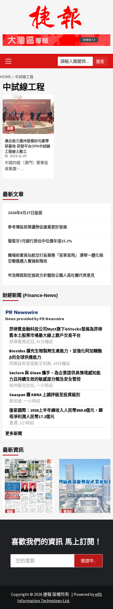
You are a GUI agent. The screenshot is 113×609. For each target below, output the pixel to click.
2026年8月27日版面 (25, 212)
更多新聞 (13, 433)
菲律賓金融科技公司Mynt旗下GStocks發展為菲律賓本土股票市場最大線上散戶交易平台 (55, 332)
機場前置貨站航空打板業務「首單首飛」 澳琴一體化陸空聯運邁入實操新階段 (55, 258)
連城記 (68, 512)
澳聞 (10, 129)
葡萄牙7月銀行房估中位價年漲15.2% (40, 240)
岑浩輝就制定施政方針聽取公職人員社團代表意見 (51, 275)
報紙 (10, 512)
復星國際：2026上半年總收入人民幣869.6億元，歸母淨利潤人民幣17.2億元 (56, 413)
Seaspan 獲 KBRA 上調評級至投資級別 (44, 394)
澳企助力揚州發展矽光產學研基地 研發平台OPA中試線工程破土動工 (27, 146)
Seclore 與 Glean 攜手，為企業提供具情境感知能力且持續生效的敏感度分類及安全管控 (55, 376)
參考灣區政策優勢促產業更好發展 (37, 226)
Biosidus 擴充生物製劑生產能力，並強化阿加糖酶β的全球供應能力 (55, 354)
